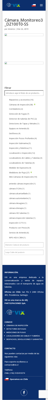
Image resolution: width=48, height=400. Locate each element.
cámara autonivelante (20, 198)
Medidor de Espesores (20, 168)
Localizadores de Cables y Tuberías (25, 158)
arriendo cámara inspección (22, 183)
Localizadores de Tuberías (22, 163)
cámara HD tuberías (19, 213)
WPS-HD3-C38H (17, 237)
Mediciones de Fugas (16, 332)
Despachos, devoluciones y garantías (24, 339)
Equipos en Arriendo (19, 128)
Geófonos (14, 133)
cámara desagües (18, 203)
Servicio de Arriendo (19, 232)
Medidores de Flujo (19, 172)
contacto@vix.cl (11, 365)
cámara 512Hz (16, 188)
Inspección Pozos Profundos (23, 138)
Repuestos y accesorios (21, 99)
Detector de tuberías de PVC (23, 118)
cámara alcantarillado (19, 193)
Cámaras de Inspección (21, 104)
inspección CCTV (17, 223)
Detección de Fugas (19, 114)
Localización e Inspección (22, 153)
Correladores (16, 109)
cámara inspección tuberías (22, 218)
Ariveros (11, 29)
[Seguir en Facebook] (24, 392)
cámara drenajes (17, 208)
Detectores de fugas (16, 329)
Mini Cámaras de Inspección (23, 177)
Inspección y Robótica (20, 148)
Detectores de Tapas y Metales (24, 123)
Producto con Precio (19, 227)
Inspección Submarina (20, 143)
